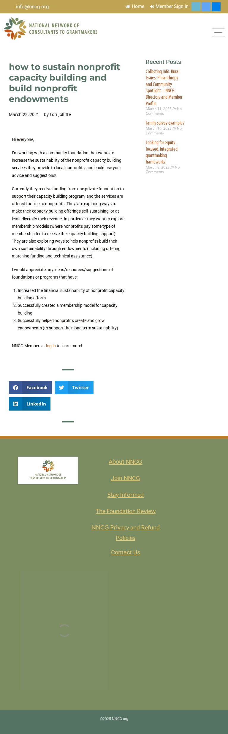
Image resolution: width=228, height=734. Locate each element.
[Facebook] (216, 6)
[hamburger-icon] (218, 32)
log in (51, 345)
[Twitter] (195, 6)
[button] (30, 387)
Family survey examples (165, 122)
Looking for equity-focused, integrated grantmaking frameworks (162, 152)
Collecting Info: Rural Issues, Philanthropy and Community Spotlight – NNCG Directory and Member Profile (164, 87)
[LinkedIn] (206, 6)
